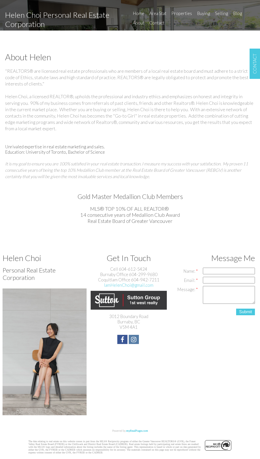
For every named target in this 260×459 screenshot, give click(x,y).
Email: (190, 280)
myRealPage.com (137, 430)
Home (138, 13)
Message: (186, 289)
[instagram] (134, 340)
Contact (156, 22)
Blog (237, 13)
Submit (245, 312)
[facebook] (123, 340)
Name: (189, 271)
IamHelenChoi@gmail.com (128, 285)
